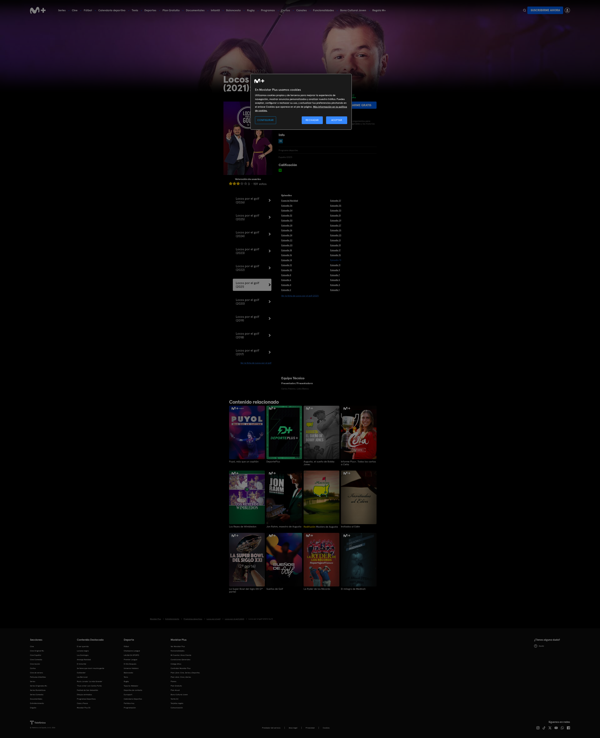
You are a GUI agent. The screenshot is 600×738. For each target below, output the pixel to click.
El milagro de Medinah (353, 589)
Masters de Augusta (321, 526)
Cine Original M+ (37, 651)
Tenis (135, 10)
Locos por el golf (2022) (247, 268)
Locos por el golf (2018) (247, 335)
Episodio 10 (286, 270)
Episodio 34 (286, 210)
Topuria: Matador (131, 686)
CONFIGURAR (265, 120)
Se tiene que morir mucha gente (90, 668)
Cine (75, 10)
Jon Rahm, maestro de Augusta (283, 526)
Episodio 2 (286, 290)
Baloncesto (233, 10)
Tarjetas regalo (177, 703)
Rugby (251, 10)
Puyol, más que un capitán (244, 461)
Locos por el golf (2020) (247, 301)
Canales (301, 10)
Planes (173, 681)
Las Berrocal (82, 677)
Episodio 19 (335, 245)
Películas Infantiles (38, 677)
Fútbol (88, 10)
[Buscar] (524, 10)
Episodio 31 (335, 215)
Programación (130, 708)
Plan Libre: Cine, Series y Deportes (185, 673)
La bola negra (83, 651)
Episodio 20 (286, 245)
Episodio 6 (286, 280)
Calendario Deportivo (133, 699)
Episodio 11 (335, 265)
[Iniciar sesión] (567, 10)
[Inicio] (38, 10)
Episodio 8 (286, 275)
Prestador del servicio (271, 728)
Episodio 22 (286, 240)
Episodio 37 (335, 200)
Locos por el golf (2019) (247, 318)
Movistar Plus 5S (83, 708)
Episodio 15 (335, 255)
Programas (268, 10)
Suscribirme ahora (545, 10)
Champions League (132, 651)
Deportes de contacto (133, 690)
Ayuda (541, 646)
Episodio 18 (286, 250)
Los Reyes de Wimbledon (242, 526)
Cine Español (35, 655)
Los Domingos (82, 655)
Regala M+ (379, 10)
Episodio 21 (335, 240)
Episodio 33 (335, 210)
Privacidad (310, 728)
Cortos (285, 10)
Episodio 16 (286, 255)
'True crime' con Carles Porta (89, 686)
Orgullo (33, 708)
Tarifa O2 (174, 699)
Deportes (150, 10)
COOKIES (326, 728)
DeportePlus (273, 461)
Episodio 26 (286, 230)
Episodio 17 (335, 250)
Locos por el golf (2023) (247, 251)
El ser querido (83, 646)
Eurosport (128, 694)
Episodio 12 (286, 265)
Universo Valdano (131, 668)
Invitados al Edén (350, 526)
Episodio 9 (335, 270)
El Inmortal (81, 664)
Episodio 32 (286, 215)
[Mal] (234, 183)
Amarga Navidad (84, 659)
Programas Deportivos (86, 699)
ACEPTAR (336, 120)
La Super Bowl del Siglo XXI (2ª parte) (246, 590)
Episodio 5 (335, 280)
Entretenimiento (37, 703)
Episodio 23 (335, 235)
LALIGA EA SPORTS (131, 655)
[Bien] (242, 183)
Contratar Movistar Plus (180, 668)
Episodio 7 (335, 275)
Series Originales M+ (38, 686)
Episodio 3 (335, 285)
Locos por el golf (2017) (247, 352)
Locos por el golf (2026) (247, 200)
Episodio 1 (335, 290)
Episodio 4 (286, 285)
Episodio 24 (286, 235)
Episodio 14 (286, 260)
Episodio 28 (286, 225)
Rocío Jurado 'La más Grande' (89, 681)
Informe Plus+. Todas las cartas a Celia (358, 463)
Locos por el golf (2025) (247, 217)
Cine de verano (36, 673)
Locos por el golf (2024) (247, 234)
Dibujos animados (84, 694)
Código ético (176, 664)
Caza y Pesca (82, 703)
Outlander (81, 673)
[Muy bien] (245, 183)
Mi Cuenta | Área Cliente (181, 655)
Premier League (130, 659)
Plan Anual (175, 690)
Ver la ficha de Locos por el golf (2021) (300, 295)
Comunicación (177, 708)
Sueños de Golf (274, 589)
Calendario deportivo (111, 10)
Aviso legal (293, 728)
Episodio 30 (286, 220)
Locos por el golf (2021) (247, 285)
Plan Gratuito (171, 10)
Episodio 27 (335, 225)
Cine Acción (35, 664)
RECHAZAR (312, 120)
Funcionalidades (323, 10)
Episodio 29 (335, 220)
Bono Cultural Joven (353, 10)
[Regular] (238, 183)
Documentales (195, 10)
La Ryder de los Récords (317, 589)
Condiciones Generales (180, 659)
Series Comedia (36, 694)
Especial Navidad (289, 200)
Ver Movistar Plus (178, 646)
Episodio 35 (335, 205)
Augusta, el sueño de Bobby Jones (319, 463)
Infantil (215, 10)
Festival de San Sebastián (87, 690)
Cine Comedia (36, 659)
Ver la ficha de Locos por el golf (255, 363)
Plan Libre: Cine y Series (181, 677)
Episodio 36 (286, 205)
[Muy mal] (230, 183)
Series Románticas (37, 690)
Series (62, 10)
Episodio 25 (335, 230)
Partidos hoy (129, 703)
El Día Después (130, 664)
